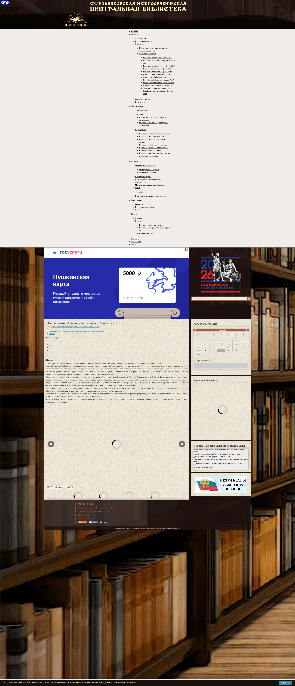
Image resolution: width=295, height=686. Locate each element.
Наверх (69, 487)
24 (198, 351)
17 (198, 347)
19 (213, 347)
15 (236, 344)
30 (244, 351)
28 (229, 351)
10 (198, 344)
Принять (285, 682)
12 (213, 344)
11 (205, 344)
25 (205, 351)
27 (221, 351)
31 (198, 354)
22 (236, 347)
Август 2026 (221, 330)
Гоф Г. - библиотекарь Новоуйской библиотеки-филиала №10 (75, 326)
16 (244, 344)
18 (205, 347)
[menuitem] (134, 31)
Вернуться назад (55, 487)
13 (221, 344)
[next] (246, 330)
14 (229, 344)
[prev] (195, 330)
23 (244, 347)
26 (213, 351)
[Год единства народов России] (220, 271)
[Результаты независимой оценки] (220, 484)
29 (236, 351)
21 (229, 347)
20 (221, 347)
